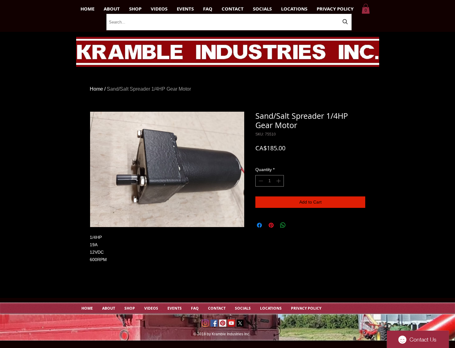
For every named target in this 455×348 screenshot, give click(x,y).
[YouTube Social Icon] (231, 323)
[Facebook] (214, 323)
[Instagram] (205, 323)
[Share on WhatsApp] (283, 225)
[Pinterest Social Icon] (222, 323)
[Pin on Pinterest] (271, 225)
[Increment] (279, 180)
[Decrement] (260, 180)
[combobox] (229, 22)
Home (96, 89)
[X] (240, 323)
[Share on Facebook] (259, 225)
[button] (366, 9)
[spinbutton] (269, 180)
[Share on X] (294, 225)
